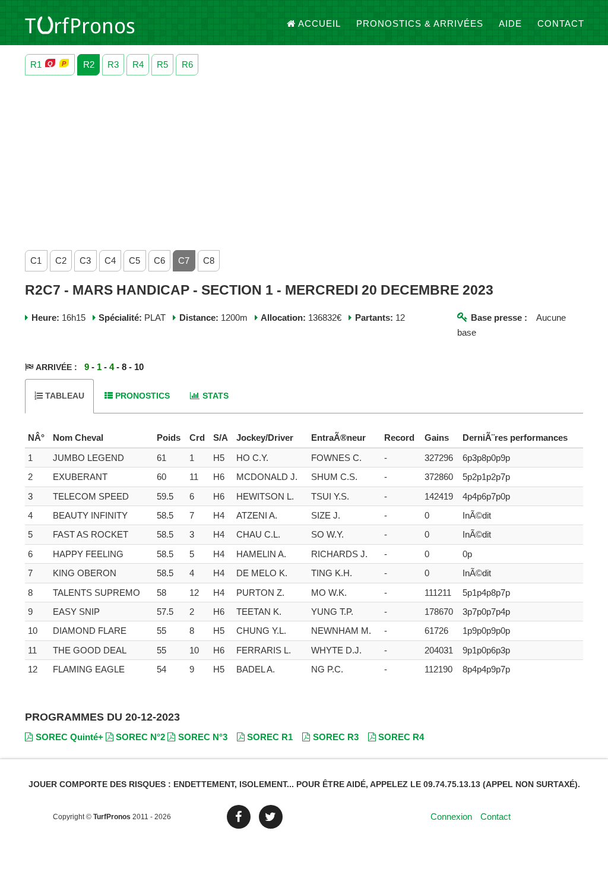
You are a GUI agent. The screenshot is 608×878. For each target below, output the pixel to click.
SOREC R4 (401, 737)
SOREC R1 (270, 737)
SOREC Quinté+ (69, 737)
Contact (560, 23)
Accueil (319, 23)
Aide (510, 23)
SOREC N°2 (140, 737)
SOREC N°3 (202, 737)
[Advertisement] (304, 160)
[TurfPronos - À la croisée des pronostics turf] (80, 24)
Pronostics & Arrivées (419, 23)
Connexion (451, 816)
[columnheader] (37, 437)
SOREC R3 (336, 737)
